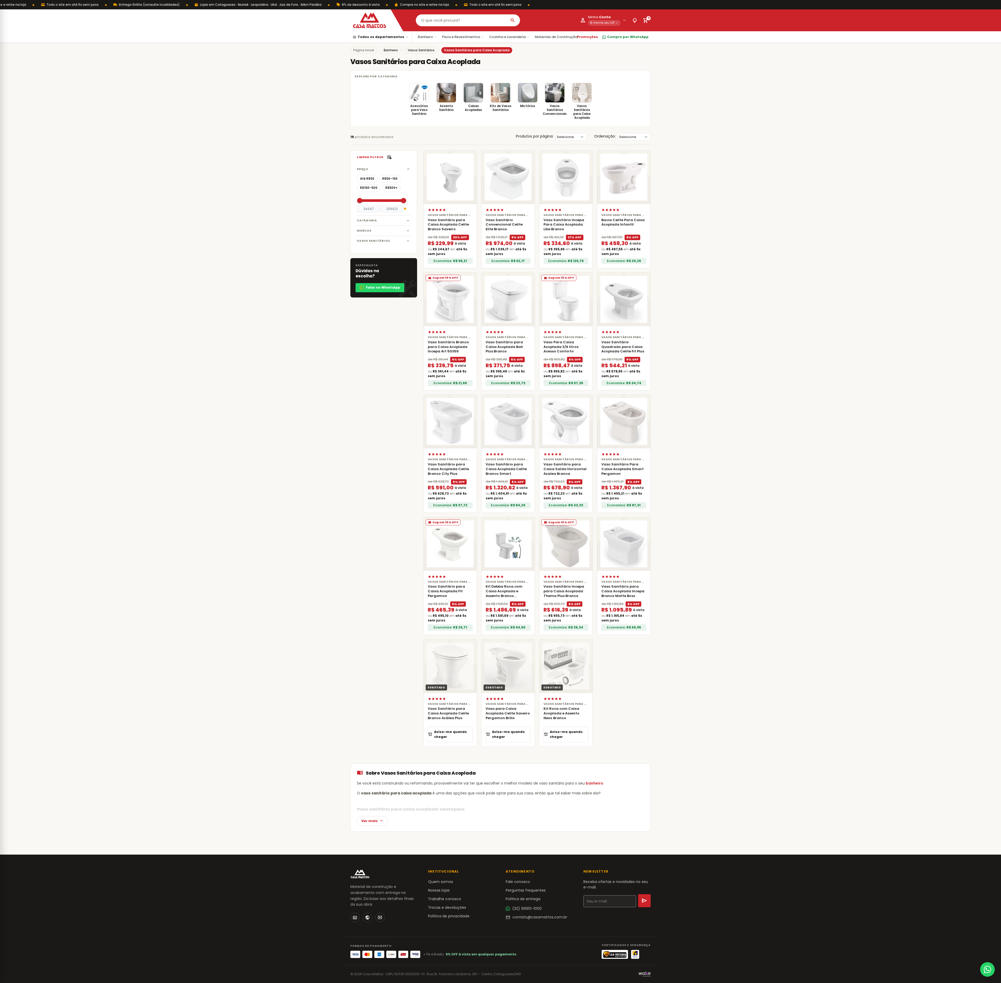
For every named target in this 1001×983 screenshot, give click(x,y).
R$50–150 (390, 179)
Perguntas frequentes (526, 890)
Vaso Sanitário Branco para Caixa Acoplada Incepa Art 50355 (448, 347)
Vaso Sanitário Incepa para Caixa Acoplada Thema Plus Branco (564, 591)
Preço (362, 169)
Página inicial (363, 50)
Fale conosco (518, 881)
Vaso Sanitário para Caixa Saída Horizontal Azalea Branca (565, 469)
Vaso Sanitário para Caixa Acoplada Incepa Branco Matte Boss (622, 591)
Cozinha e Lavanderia (509, 37)
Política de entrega (523, 898)
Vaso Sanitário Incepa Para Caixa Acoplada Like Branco (564, 224)
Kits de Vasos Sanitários (500, 108)
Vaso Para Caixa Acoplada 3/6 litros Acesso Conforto (561, 347)
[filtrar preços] (405, 208)
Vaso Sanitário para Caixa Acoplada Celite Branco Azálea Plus (448, 713)
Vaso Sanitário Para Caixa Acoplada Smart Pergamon (622, 469)
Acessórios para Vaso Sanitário (419, 110)
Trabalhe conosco (444, 898)
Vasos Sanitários (421, 50)
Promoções (587, 37)
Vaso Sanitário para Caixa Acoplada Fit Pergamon (446, 591)
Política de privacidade (448, 916)
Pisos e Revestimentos (463, 37)
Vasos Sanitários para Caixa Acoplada (581, 112)
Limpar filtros (370, 157)
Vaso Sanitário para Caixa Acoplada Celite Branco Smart (506, 469)
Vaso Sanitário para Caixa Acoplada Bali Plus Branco (504, 347)
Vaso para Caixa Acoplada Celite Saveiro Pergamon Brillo (508, 713)
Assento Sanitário (446, 108)
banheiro (594, 783)
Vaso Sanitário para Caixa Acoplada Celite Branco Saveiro (448, 224)
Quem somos (440, 881)
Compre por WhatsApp (628, 37)
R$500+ (391, 188)
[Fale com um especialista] (987, 969)
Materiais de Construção (558, 37)
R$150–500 (368, 188)
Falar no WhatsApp (383, 287)
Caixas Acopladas (473, 108)
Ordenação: (605, 136)
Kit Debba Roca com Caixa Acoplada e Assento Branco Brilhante (504, 593)
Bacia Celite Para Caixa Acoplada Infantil (623, 222)
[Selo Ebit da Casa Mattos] (635, 954)
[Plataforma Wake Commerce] (644, 974)
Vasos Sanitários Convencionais (555, 110)
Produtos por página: (534, 136)
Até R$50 (367, 179)
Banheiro (427, 37)
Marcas (364, 230)
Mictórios (527, 106)
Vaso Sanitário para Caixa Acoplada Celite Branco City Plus (448, 469)
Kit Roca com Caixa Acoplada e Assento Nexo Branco (561, 713)
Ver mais (372, 821)
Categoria (367, 220)
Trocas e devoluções (447, 907)
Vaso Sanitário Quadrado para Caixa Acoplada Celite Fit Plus (622, 347)
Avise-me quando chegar (447, 734)
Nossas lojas (439, 890)
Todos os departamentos (380, 37)
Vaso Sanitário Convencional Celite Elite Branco (504, 224)
